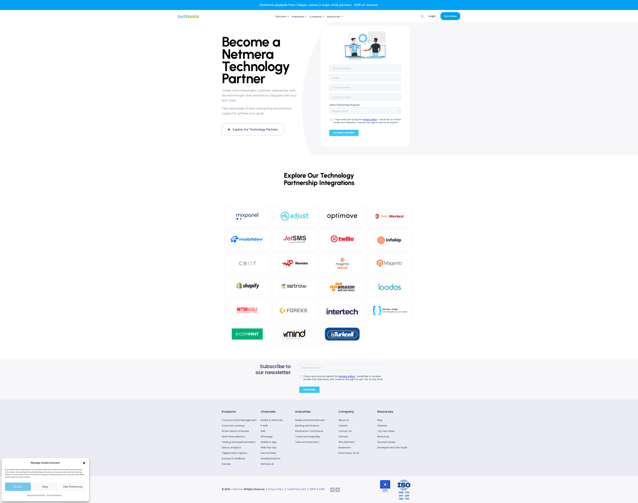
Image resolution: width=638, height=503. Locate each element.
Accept (18, 486)
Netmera (238, 489)
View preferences (73, 486)
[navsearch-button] (422, 16)
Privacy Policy (275, 489)
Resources (333, 16)
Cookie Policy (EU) (296, 489)
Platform (281, 16)
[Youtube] (337, 490)
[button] (84, 463)
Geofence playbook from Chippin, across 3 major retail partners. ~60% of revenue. (319, 5)
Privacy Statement (54, 495)
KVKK (322, 489)
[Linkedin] (332, 490)
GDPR (313, 489)
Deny (45, 486)
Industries (298, 16)
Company (315, 16)
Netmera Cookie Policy (36, 495)
